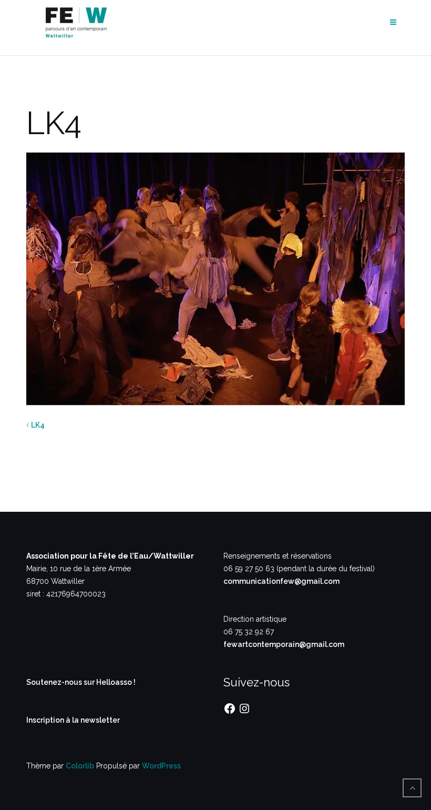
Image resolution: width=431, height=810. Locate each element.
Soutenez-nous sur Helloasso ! (81, 682)
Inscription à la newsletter (73, 720)
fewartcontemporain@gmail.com (283, 644)
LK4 (38, 425)
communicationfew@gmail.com (281, 581)
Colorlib (80, 766)
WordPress (161, 766)
